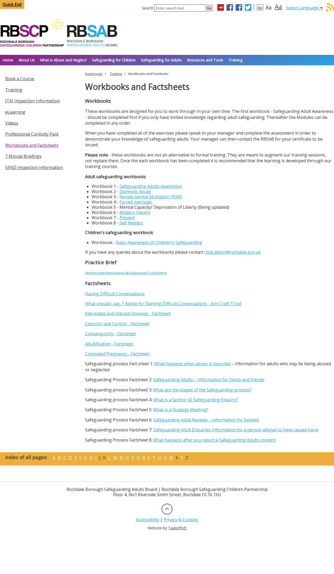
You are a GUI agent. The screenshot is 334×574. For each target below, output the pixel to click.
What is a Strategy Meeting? (180, 410)
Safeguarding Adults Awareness (151, 186)
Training (236, 59)
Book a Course (19, 79)
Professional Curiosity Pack (32, 134)
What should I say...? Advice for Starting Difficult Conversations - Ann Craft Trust (163, 303)
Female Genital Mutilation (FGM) (151, 197)
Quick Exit (12, 4)
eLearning (15, 112)
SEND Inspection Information (34, 167)
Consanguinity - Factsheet (110, 334)
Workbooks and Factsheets (31, 145)
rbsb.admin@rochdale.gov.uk (232, 252)
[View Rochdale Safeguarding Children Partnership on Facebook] (229, 8)
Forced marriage (136, 202)
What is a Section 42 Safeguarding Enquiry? (195, 400)
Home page (94, 74)
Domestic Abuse (135, 191)
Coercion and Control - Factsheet (117, 324)
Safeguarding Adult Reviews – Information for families (206, 420)
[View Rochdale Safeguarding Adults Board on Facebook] (239, 8)
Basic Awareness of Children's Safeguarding (159, 242)
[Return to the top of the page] (167, 514)
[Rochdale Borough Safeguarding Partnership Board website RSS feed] (330, 10)
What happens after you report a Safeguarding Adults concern (214, 440)
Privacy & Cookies (181, 520)
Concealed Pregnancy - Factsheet (117, 354)
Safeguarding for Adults (161, 59)
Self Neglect (131, 223)
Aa (260, 7)
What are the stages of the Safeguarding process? (202, 390)
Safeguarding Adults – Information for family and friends (208, 379)
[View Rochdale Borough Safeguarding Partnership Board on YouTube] (220, 8)
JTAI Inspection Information (32, 101)
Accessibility (147, 520)
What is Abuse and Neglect (63, 59)
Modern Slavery (135, 212)
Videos (11, 123)
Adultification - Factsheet (109, 344)
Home (8, 59)
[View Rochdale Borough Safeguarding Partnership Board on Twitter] (248, 8)
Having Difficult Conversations (115, 294)
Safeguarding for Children (114, 59)
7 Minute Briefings (23, 156)
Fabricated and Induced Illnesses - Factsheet (128, 313)
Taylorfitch (177, 527)
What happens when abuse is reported (192, 364)
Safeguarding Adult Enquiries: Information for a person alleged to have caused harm (235, 430)
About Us (27, 59)
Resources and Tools (205, 59)
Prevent (127, 218)
